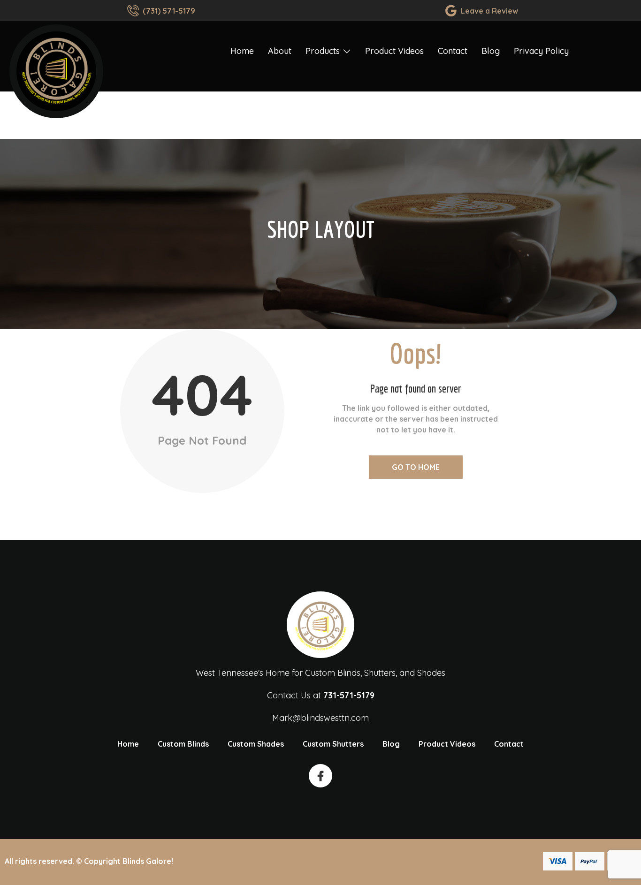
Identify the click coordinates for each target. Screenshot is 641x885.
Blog (490, 50)
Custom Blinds (183, 744)
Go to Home (416, 467)
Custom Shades (256, 744)
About (279, 50)
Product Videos (394, 50)
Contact (452, 50)
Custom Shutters (333, 744)
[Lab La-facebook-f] (320, 775)
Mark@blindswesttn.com (320, 717)
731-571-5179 (348, 695)
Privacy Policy (541, 50)
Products (322, 50)
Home (242, 50)
